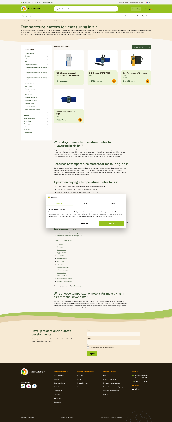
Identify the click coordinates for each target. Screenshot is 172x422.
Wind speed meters (31, 97)
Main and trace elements (32, 112)
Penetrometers (29, 103)
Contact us (136, 9)
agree (92, 347)
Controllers (27, 121)
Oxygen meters (29, 83)
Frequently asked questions (111, 383)
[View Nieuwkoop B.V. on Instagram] (136, 389)
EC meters (28, 56)
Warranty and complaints (111, 390)
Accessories (27, 130)
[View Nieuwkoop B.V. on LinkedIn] (139, 389)
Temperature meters (41, 20)
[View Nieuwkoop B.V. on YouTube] (133, 389)
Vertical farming (129, 16)
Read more (91, 34)
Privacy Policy (105, 417)
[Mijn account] (145, 8)
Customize (84, 223)
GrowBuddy (140, 16)
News (126, 2)
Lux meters (28, 92)
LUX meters (60, 261)
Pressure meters (30, 106)
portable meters (76, 286)
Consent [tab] (59, 203)
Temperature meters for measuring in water (70, 233)
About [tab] (113, 203)
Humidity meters (30, 89)
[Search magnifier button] (57, 9)
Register (92, 354)
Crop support (28, 132)
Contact (105, 375)
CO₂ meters (28, 86)
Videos (141, 2)
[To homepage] (31, 9)
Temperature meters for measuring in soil (69, 236)
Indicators (27, 127)
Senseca (148, 16)
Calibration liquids (29, 118)
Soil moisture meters (31, 100)
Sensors (26, 115)
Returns (105, 394)
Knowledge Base (133, 2)
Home (22, 20)
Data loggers (28, 124)
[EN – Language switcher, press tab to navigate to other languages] (148, 2)
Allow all (111, 223)
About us (121, 2)
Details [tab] (86, 203)
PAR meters (28, 95)
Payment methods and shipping (113, 387)
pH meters (28, 59)
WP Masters (70, 417)
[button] (114, 81)
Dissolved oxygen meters (32, 109)
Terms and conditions (116, 417)
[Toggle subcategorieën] (41, 53)
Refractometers (29, 62)
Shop (25, 20)
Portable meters (31, 20)
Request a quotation (109, 379)
